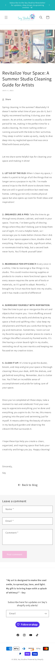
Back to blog (30, 485)
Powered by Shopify (35, 659)
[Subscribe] (45, 613)
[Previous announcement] (5, 5)
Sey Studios (22, 659)
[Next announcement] (49, 5)
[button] (6, 17)
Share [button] (8, 99)
